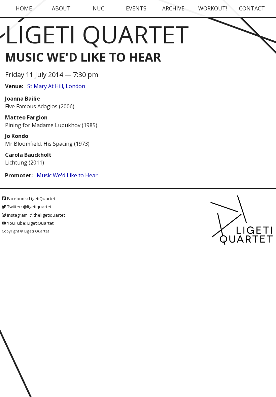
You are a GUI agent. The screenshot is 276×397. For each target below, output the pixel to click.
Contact (252, 8)
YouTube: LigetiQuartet (30, 223)
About (61, 8)
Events (136, 8)
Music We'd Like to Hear (67, 175)
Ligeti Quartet (97, 33)
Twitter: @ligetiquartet (28, 207)
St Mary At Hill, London (56, 86)
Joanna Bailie (22, 98)
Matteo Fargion (26, 117)
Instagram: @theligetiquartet (35, 215)
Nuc (98, 8)
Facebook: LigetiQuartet (30, 198)
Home (24, 8)
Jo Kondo (16, 136)
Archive (173, 8)
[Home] (242, 220)
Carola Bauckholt (28, 154)
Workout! (212, 8)
